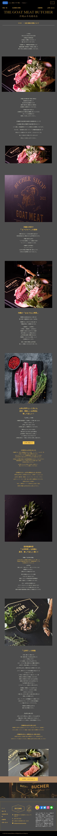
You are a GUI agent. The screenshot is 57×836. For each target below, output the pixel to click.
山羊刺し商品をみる (28, 442)
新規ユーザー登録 (16, 2)
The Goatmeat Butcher (10, 833)
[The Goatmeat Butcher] (28, 14)
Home (20, 23)
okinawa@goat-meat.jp (20, 823)
